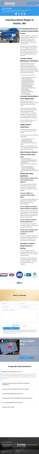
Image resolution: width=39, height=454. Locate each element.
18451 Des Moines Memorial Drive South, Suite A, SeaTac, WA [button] (17, 10)
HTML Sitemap (25, 451)
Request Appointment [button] (32, 3)
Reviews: (16, 11)
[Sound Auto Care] (7, 3)
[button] (16, 14)
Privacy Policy (17, 451)
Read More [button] (26, 357)
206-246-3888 (30, 253)
